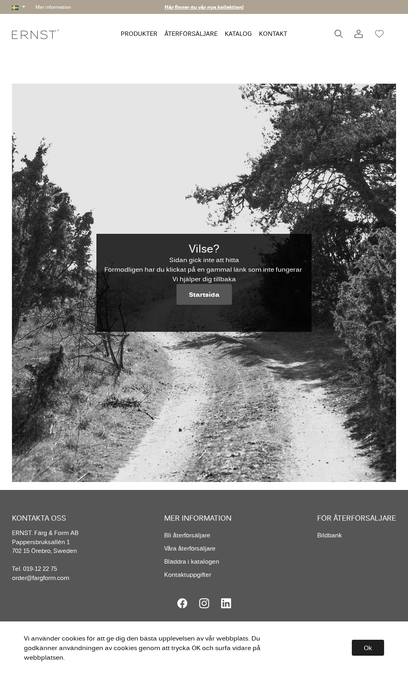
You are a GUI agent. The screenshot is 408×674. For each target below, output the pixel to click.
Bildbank (329, 535)
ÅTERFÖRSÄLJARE (191, 33)
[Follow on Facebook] (182, 603)
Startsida (204, 294)
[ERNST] (35, 34)
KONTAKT (273, 33)
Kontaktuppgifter (187, 574)
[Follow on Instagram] (204, 603)
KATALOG (238, 33)
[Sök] (339, 34)
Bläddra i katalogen (191, 561)
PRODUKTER (139, 33)
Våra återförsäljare (190, 548)
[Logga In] (359, 34)
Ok (368, 648)
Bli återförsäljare (187, 535)
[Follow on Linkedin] (226, 603)
